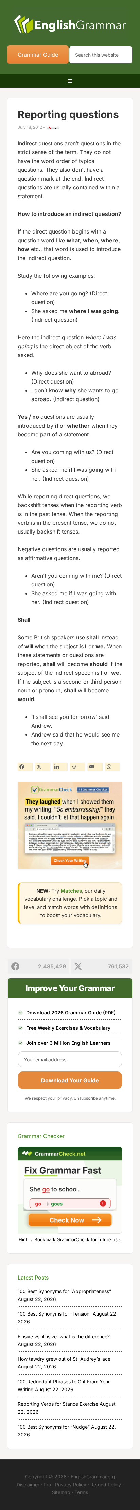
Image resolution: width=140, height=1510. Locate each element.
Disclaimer (28, 1484)
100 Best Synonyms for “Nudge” (54, 1427)
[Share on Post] (42, 767)
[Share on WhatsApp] (112, 767)
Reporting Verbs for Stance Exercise (58, 1404)
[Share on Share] (25, 767)
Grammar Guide (38, 54)
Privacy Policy (70, 1484)
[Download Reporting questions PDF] (53, 127)
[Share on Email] (94, 767)
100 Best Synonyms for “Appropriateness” (64, 1291)
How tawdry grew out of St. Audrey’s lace (64, 1359)
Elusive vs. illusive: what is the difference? (64, 1336)
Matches (71, 891)
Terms (81, 1492)
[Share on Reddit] (77, 767)
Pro (47, 1484)
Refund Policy (105, 1484)
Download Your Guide (70, 1080)
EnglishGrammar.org (93, 1476)
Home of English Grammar (70, 24)
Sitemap (61, 1492)
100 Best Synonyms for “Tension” (54, 1314)
